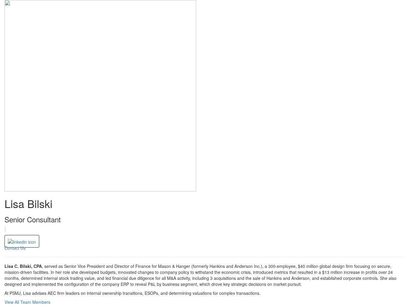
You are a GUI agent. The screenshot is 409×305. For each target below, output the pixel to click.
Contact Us (14, 248)
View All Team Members (27, 302)
